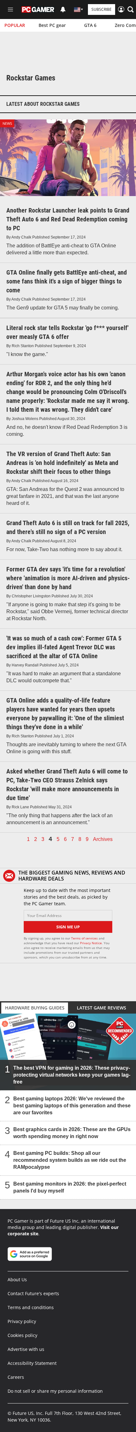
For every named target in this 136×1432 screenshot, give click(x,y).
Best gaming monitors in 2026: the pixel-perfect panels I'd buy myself (69, 1187)
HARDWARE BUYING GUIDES (35, 1008)
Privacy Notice (91, 943)
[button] (130, 9)
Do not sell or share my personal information (55, 1391)
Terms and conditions (31, 1307)
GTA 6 (90, 25)
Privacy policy (22, 1321)
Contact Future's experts (33, 1293)
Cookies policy (22, 1335)
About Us (17, 1279)
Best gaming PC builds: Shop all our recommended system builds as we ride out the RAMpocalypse (69, 1160)
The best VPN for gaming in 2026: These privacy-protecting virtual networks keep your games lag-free (71, 1075)
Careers (16, 1377)
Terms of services (85, 938)
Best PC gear (52, 25)
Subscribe (101, 9)
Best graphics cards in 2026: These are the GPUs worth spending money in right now (72, 1133)
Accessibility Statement (32, 1363)
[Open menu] (10, 9)
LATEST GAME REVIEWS (101, 1008)
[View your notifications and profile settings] (63, 9)
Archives (103, 839)
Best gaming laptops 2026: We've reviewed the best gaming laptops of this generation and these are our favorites (72, 1105)
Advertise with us (26, 1349)
